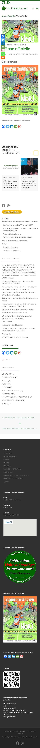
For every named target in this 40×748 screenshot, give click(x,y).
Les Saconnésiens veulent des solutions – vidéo (18, 309)
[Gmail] (19, 126)
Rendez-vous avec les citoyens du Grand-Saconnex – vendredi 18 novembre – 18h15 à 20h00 (19, 288)
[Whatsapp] (3, 54)
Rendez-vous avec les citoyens (15, 397)
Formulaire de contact (10, 247)
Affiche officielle (7, 322)
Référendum (7, 394)
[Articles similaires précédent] (30, 153)
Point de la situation (11, 390)
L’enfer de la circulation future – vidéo (14, 313)
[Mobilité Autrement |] (4, 8)
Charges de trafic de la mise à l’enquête (15, 337)
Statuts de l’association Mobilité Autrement (17, 237)
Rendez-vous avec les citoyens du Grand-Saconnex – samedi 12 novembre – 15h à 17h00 (19, 305)
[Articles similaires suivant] (36, 153)
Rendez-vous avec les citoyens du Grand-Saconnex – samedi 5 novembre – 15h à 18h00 (19, 330)
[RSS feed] (8, 205)
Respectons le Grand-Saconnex (12, 325)
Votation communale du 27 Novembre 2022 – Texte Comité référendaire (20, 230)
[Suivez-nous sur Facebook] (3, 205)
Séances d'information (12, 400)
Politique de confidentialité (12, 251)
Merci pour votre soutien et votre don (14, 241)
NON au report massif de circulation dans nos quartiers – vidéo (20, 299)
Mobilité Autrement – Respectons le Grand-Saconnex (20, 222)
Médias (5, 384)
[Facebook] (3, 126)
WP (12, 737)
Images (5, 381)
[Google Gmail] (19, 353)
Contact (4, 244)
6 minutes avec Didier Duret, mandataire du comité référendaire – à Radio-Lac (18, 294)
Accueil (4, 16)
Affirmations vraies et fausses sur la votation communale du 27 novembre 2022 (17, 317)
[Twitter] (7, 126)
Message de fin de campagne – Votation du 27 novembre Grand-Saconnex (17, 282)
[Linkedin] (11, 126)
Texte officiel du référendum (12, 234)
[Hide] (2, 61)
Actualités (11, 16)
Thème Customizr (32, 737)
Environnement (8, 377)
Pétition (5, 387)
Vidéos (5, 404)
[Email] (15, 126)
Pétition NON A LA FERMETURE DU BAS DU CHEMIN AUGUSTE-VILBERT (19, 277)
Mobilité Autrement (17, 731)
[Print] (3, 57)
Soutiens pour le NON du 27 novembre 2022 (18, 225)
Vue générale (6, 334)
